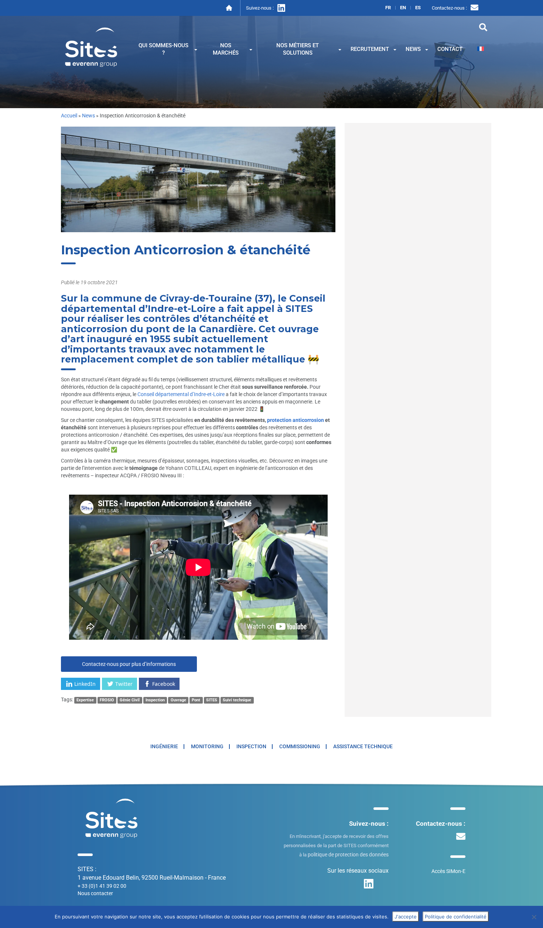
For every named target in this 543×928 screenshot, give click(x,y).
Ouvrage (178, 700)
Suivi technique (237, 700)
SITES (211, 700)
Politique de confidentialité (455, 917)
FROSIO (107, 700)
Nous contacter (95, 893)
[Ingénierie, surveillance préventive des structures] (91, 46)
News (413, 49)
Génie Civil (130, 700)
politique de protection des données (348, 854)
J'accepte (406, 917)
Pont (196, 700)
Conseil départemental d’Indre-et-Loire (181, 394)
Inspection (155, 700)
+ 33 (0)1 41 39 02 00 (102, 886)
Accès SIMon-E (448, 871)
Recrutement (370, 49)
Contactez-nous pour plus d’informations (129, 664)
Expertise (85, 700)
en (403, 8)
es (418, 8)
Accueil (69, 115)
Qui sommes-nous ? (163, 49)
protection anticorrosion (295, 420)
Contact (449, 49)
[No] (533, 917)
